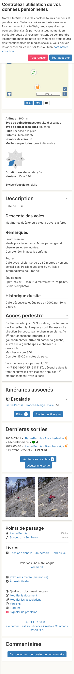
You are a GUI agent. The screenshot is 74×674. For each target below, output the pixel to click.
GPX (28, 103)
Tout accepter (61, 57)
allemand (37, 567)
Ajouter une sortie (38, 465)
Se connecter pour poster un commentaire (37, 654)
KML (38, 103)
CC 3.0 (37, 626)
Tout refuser (38, 57)
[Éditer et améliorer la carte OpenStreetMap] (65, 89)
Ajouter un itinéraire (48, 414)
